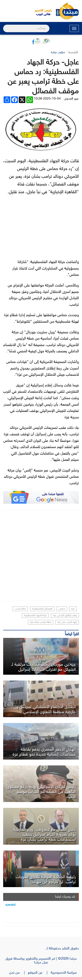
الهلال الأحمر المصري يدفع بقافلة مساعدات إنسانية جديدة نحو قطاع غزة (44, 752)
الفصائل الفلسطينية (42, 608)
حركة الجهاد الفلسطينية (35, 615)
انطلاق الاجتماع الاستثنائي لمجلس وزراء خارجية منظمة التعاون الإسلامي (43, 710)
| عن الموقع (39, 973)
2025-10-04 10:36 (47, 99)
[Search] (5, 25)
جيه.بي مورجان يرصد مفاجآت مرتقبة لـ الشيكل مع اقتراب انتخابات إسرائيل (43, 667)
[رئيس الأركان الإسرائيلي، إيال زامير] (41, 783)
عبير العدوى (71, 99)
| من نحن (18, 973)
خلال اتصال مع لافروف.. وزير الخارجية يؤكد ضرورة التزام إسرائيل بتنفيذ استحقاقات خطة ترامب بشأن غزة (44, 834)
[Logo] (41, 11)
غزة (73, 608)
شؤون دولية (58, 52)
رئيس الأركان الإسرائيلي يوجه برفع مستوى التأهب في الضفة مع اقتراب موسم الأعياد (41, 791)
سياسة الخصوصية (65, 973)
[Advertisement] (41, 555)
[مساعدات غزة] (41, 741)
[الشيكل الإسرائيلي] (41, 656)
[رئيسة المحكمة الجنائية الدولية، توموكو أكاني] (41, 869)
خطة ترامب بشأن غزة (40, 622)
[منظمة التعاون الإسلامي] (41, 699)
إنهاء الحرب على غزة (67, 622)
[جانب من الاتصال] (41, 826)
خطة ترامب (20, 608)
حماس (62, 608)
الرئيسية (73, 52)
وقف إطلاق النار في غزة (65, 615)
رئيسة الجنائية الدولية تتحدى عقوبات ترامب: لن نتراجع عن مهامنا (46, 880)
